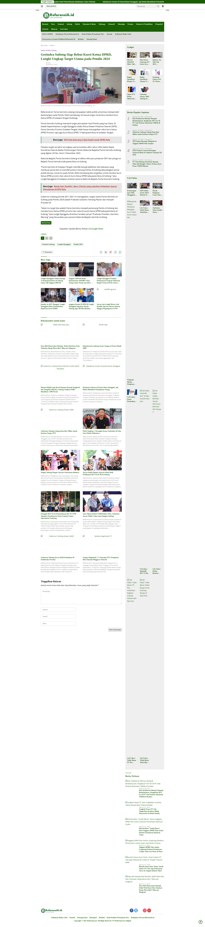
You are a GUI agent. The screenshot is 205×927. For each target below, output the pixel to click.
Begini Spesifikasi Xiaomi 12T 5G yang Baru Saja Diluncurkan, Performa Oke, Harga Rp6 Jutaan (144, 79)
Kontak (109, 34)
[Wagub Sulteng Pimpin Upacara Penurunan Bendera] (60, 460)
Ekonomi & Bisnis (89, 24)
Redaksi (81, 39)
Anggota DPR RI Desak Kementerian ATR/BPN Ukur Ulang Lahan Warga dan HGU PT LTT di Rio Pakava (81, 281)
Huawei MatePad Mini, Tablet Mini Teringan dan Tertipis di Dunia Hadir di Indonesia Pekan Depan (132, 62)
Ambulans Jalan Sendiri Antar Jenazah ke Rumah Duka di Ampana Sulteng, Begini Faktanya (157, 210)
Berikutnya (46, 223)
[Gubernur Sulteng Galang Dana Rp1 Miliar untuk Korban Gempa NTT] (60, 418)
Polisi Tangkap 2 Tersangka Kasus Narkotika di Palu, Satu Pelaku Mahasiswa (102, 432)
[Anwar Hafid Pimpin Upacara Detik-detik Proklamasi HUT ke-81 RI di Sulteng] (102, 460)
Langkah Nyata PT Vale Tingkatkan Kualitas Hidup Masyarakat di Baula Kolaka (149, 811)
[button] (158, 6)
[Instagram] (145, 911)
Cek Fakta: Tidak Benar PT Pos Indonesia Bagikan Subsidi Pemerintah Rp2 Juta (131, 760)
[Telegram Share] (115, 252)
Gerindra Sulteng (48, 244)
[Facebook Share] (101, 252)
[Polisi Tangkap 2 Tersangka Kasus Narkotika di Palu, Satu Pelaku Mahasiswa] (102, 418)
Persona (130, 24)
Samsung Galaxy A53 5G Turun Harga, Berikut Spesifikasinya (157, 79)
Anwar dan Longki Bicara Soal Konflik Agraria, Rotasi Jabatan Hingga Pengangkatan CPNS (108, 306)
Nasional (61, 24)
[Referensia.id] (58, 15)
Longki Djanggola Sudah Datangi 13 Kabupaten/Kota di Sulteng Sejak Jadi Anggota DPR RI (53, 281)
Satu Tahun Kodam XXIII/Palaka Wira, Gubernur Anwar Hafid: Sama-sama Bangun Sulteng (101, 515)
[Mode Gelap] (163, 6)
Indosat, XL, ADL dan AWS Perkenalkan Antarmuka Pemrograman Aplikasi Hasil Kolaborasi (157, 62)
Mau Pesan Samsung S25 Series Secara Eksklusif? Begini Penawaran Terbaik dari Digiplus (144, 62)
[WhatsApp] (153, 911)
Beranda (45, 24)
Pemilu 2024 (78, 244)
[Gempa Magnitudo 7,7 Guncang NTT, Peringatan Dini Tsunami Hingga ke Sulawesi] (102, 545)
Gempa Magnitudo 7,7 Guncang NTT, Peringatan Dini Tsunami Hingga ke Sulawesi (101, 559)
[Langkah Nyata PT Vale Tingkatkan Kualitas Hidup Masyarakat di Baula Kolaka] (144, 803)
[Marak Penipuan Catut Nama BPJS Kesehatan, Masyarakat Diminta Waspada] (157, 185)
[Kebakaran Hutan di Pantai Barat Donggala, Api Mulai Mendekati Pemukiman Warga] (102, 375)
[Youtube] (149, 911)
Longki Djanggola (64, 244)
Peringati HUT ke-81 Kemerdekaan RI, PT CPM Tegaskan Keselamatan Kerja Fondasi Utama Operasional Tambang (58, 516)
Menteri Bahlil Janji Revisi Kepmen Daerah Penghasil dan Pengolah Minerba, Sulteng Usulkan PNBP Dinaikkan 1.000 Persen (60, 390)
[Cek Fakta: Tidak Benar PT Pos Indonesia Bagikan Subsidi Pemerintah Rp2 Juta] (132, 667)
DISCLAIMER (47, 34)
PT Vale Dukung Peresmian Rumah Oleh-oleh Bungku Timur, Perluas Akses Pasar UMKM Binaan (147, 164)
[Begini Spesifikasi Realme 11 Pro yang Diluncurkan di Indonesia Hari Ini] (132, 72)
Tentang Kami (91, 39)
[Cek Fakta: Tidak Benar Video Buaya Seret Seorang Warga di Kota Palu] (145, 667)
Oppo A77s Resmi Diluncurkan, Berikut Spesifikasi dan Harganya (132, 96)
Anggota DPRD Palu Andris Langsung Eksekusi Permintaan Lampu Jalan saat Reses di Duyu (151, 849)
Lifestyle (45, 29)
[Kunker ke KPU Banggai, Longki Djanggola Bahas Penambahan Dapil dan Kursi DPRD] (53, 295)
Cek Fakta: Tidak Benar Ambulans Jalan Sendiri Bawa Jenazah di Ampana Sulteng (144, 210)
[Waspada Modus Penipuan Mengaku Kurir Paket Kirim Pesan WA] (132, 289)
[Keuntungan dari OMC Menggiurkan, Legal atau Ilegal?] (132, 185)
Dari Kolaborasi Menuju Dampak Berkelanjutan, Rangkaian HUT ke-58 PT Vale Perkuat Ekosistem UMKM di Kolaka (146, 122)
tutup (37, 10)
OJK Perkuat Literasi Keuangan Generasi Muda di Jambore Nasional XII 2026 (147, 153)
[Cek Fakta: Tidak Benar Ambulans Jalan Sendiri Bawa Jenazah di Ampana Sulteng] (145, 203)
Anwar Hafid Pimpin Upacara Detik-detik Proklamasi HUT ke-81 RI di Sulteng (98, 474)
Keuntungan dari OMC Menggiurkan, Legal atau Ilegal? (132, 193)
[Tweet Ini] (106, 252)
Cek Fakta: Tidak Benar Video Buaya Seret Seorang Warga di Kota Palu (144, 760)
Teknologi (121, 24)
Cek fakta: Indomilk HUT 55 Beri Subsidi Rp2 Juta (144, 571)
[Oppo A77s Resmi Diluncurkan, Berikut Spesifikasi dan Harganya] (132, 89)
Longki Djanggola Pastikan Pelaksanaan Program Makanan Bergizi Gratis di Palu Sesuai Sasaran (108, 281)
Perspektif (159, 24)
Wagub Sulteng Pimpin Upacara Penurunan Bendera (60, 472)
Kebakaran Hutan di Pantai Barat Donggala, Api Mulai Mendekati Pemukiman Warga (101, 2)
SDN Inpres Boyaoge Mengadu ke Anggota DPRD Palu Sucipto (145, 142)
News (53, 24)
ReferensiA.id (51, 6)
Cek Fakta (64, 29)
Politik (77, 24)
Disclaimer (93, 917)
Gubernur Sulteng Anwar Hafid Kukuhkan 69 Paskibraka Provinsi (57, 559)
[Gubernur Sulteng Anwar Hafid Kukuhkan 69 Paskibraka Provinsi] (60, 545)
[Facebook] (131, 911)
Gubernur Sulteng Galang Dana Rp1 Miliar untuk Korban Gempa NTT (59, 432)
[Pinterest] (140, 911)
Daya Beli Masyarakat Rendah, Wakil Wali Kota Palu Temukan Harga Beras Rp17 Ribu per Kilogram (60, 347)
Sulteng (69, 24)
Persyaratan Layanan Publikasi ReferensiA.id (58, 39)
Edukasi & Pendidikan (144, 24)
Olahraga (102, 24)
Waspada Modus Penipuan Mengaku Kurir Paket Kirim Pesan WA (131, 382)
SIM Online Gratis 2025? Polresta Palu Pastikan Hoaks (144, 193)
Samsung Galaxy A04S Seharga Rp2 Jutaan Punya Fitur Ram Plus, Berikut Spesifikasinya (144, 96)
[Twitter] (136, 911)
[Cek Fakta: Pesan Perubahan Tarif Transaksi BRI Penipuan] (132, 392)
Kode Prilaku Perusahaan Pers (93, 34)
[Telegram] (162, 911)
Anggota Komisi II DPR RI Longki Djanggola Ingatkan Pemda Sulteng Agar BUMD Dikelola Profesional (81, 306)
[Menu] (42, 6)
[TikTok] (158, 911)
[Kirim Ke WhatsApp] (120, 252)
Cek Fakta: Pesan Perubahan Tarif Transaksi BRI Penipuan (131, 399)
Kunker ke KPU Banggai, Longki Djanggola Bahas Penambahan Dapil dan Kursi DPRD (53, 306)
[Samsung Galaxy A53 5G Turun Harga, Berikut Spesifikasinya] (157, 72)
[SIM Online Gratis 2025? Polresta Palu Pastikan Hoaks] (145, 185)
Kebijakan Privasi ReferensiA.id (67, 34)
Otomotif (111, 24)
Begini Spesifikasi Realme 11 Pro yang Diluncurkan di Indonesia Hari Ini (131, 79)
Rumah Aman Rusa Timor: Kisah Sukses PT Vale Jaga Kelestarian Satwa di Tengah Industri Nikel (151, 869)
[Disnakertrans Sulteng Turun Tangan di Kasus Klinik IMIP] (102, 333)
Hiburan (54, 29)
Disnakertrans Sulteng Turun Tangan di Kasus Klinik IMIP (102, 347)
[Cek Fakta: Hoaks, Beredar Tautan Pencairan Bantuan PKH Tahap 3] (157, 478)
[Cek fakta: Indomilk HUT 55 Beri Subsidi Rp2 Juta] (145, 478)
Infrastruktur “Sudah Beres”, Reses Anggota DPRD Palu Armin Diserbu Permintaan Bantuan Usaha (151, 832)
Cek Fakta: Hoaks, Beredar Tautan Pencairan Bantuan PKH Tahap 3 (157, 571)
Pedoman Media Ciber (123, 34)
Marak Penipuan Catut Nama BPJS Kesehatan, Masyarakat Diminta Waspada (157, 193)
